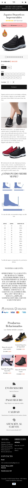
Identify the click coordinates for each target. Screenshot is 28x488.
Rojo (9, 67)
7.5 (6, 77)
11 (19, 77)
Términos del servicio (6, 452)
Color (2, 65)
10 (16, 77)
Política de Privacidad (6, 446)
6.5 (23, 74)
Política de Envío (5, 450)
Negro (4, 67)
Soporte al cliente (5, 442)
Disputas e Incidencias (7, 444)
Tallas (2, 71)
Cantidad (3, 82)
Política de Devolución (7, 448)
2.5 (6, 74)
